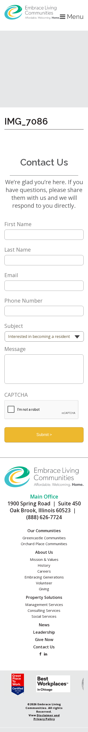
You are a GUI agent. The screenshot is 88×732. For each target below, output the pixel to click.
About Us (44, 552)
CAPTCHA (16, 394)
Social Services (44, 616)
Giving (44, 588)
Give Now (44, 639)
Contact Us (44, 647)
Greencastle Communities (44, 537)
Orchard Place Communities (44, 543)
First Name (18, 224)
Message (15, 349)
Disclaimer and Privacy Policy (46, 717)
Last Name (17, 249)
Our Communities (44, 530)
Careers (44, 571)
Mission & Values (44, 559)
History (44, 565)
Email (11, 275)
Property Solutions (44, 597)
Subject (13, 325)
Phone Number (23, 300)
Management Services (44, 604)
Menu (74, 16)
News (44, 625)
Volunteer (44, 582)
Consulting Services (44, 610)
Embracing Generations (44, 577)
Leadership (44, 632)
